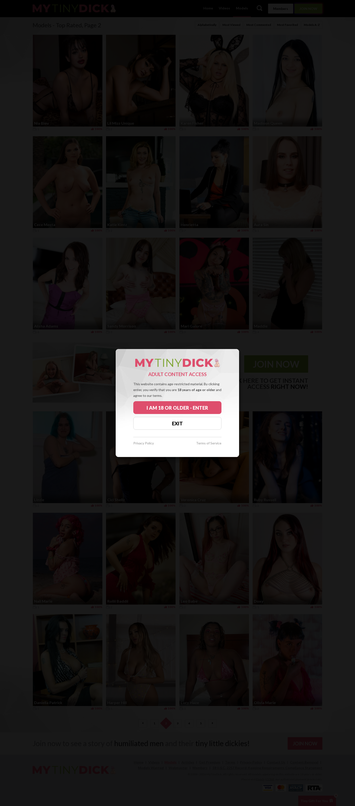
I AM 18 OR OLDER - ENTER (177, 408)
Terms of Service (208, 443)
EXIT (177, 423)
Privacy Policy (143, 443)
